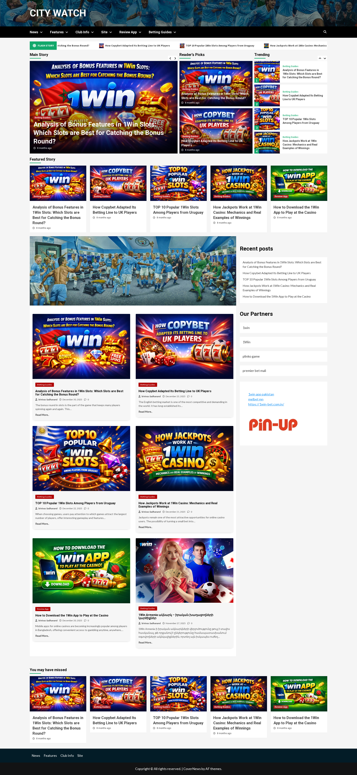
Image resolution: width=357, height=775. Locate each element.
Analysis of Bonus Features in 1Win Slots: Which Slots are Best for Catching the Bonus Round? (282, 264)
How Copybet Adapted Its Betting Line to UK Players (63, 45)
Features (57, 32)
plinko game (251, 356)
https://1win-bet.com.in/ (266, 404)
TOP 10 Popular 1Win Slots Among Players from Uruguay (145, 45)
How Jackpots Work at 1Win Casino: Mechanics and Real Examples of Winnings (242, 45)
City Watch (58, 13)
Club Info (82, 32)
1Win (246, 342)
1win (246, 328)
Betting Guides (160, 32)
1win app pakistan (261, 394)
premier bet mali (254, 371)
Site (104, 32)
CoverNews (192, 769)
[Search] (325, 31)
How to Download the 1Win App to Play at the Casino (277, 296)
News (34, 32)
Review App (128, 32)
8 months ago (44, 148)
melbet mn (255, 399)
